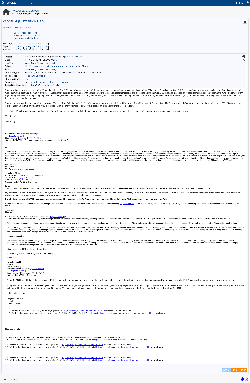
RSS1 (235, 370)
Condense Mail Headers (26, 38)
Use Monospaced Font (25, 33)
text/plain (30, 85)
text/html (47, 85)
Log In (239, 3)
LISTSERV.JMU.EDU (12, 379)
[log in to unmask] (73, 56)
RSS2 (243, 370)
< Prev (27, 43)
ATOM (226, 370)
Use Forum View (22, 27)
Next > (35, 43)
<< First (18, 43)
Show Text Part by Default (27, 35)
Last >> (44, 43)
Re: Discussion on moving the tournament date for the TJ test (56, 66)
